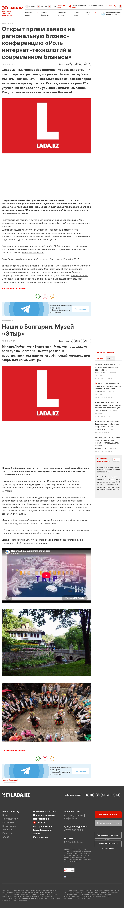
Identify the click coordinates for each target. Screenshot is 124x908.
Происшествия (10, 818)
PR (3, 64)
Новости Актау (28, 13)
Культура (7, 833)
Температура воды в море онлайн (108, 836)
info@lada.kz (77, 859)
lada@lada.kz (74, 861)
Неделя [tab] (100, 358)
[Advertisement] (46, 182)
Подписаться (80, 309)
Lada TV (40, 822)
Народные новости (44, 815)
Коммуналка (9, 826)
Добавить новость (109, 814)
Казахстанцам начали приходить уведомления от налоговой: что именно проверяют (108, 388)
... (96, 12)
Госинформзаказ (42, 830)
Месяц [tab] (110, 358)
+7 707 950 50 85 (73, 830)
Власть (6, 815)
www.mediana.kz (79, 275)
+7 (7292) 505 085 (74, 815)
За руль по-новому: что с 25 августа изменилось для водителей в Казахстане (108, 369)
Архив (36, 833)
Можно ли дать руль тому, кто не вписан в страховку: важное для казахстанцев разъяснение (108, 407)
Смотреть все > (61, 6)
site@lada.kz (70, 818)
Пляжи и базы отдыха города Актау (108, 844)
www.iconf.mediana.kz (33, 252)
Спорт (5, 837)
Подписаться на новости (108, 823)
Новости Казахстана (44, 811)
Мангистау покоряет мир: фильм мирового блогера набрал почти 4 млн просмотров (107, 425)
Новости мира (41, 818)
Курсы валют (40, 837)
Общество (8, 822)
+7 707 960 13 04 (73, 842)
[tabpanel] (108, 408)
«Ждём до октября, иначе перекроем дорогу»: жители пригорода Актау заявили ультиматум (107, 442)
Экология (7, 829)
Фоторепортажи (42, 826)
